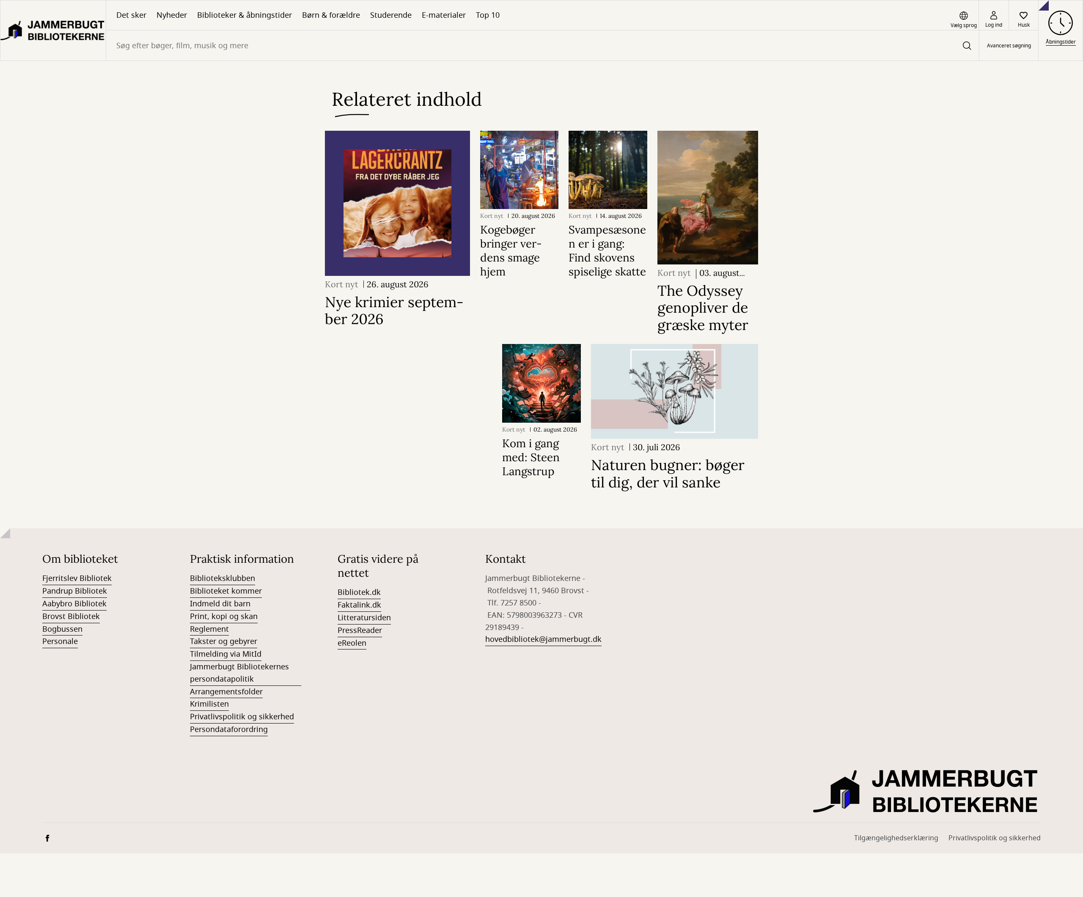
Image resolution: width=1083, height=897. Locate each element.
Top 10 (488, 15)
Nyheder (172, 15)
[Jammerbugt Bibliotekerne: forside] (53, 30)
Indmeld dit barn (220, 603)
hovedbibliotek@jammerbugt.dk (543, 639)
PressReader (360, 630)
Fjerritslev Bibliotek (77, 578)
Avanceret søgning (1009, 46)
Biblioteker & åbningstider (244, 15)
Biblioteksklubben (222, 578)
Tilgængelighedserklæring (896, 838)
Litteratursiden (364, 617)
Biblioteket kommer (226, 591)
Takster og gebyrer (223, 641)
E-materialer (444, 15)
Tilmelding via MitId (225, 654)
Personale (60, 641)
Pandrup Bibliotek (74, 591)
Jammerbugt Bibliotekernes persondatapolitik (239, 673)
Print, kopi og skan (224, 616)
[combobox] (542, 45)
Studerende (391, 15)
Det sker (131, 15)
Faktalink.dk (359, 605)
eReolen (352, 643)
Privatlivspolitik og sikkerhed (242, 716)
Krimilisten (209, 704)
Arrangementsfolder (226, 691)
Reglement (209, 629)
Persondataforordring (229, 729)
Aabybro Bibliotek (74, 603)
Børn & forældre (331, 15)
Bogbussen (62, 629)
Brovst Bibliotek (71, 616)
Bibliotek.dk (359, 592)
